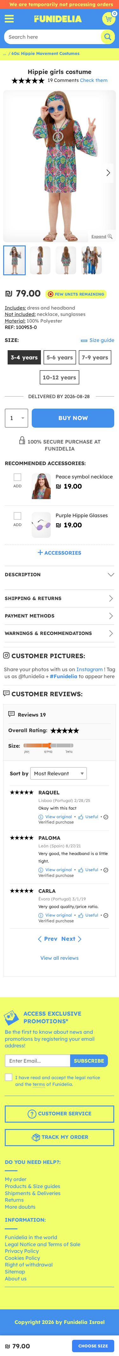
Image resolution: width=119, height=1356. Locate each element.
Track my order (64, 1137)
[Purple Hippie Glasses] (41, 525)
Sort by (19, 773)
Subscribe (89, 1061)
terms (39, 1084)
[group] (14, 260)
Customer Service (63, 1113)
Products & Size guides (32, 1186)
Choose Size (93, 1345)
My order (15, 1179)
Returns (14, 1200)
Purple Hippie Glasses (82, 515)
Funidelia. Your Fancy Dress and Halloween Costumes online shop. (58, 18)
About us (16, 1278)
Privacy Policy (22, 1251)
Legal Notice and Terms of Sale (42, 1244)
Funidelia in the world (31, 1237)
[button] (108, 173)
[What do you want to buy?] (9, 19)
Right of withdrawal (29, 1264)
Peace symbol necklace (84, 476)
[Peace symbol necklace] (41, 486)
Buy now (73, 418)
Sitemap (15, 1271)
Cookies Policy (22, 1258)
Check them (94, 80)
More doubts (20, 1207)
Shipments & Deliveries (33, 1193)
